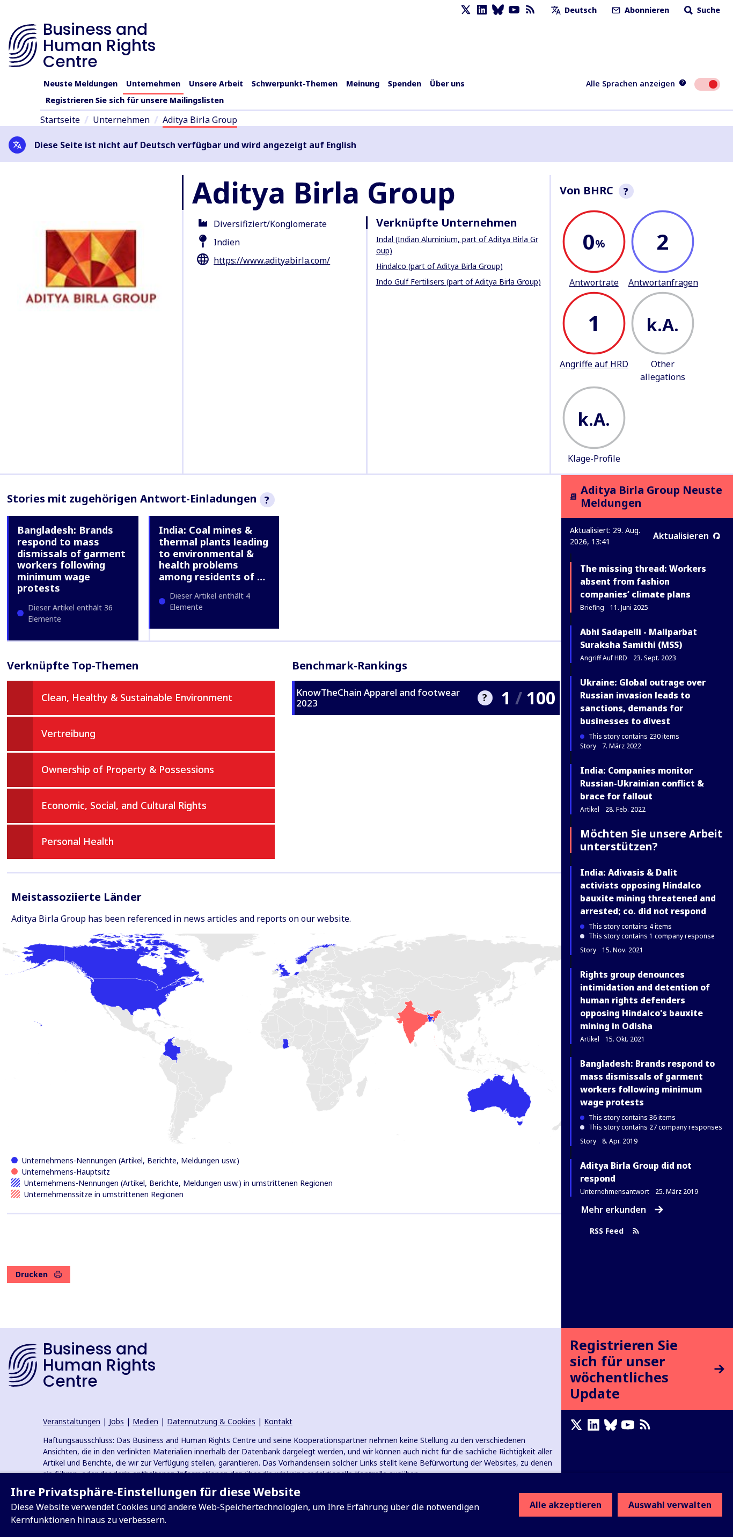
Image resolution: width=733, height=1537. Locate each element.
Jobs (116, 1421)
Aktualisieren (681, 536)
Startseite (60, 120)
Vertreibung (68, 733)
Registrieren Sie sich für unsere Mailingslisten (135, 100)
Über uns (447, 83)
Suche (707, 10)
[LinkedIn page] (481, 10)
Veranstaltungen (71, 1421)
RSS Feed (607, 1231)
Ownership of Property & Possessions (127, 769)
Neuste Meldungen (80, 83)
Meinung (362, 83)
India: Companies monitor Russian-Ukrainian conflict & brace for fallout (642, 783)
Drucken (32, 1274)
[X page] (465, 10)
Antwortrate (594, 282)
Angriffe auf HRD (594, 364)
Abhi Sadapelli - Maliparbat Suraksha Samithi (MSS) (638, 638)
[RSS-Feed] (530, 10)
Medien (145, 1421)
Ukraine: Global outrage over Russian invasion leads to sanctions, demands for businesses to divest (643, 701)
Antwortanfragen (663, 282)
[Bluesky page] (498, 10)
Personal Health (77, 841)
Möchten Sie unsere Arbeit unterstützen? (651, 840)
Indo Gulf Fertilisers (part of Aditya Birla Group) (458, 281)
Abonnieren (645, 10)
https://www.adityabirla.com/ (272, 260)
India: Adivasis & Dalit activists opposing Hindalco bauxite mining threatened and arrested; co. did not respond (648, 891)
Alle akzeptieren (566, 1505)
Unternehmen (153, 83)
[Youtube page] (514, 10)
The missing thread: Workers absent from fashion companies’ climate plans (643, 581)
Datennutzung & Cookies (211, 1421)
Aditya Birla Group (200, 120)
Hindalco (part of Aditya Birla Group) (439, 266)
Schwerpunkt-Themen (295, 83)
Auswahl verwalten (670, 1505)
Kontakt (278, 1421)
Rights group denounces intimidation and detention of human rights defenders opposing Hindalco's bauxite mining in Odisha (645, 1000)
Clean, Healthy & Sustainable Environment (136, 697)
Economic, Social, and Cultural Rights (124, 805)
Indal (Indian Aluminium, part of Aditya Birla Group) (457, 245)
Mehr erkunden (613, 1209)
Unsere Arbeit (216, 83)
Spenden (404, 83)
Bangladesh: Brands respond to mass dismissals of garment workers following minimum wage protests (71, 558)
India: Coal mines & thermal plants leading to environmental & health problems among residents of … (213, 552)
